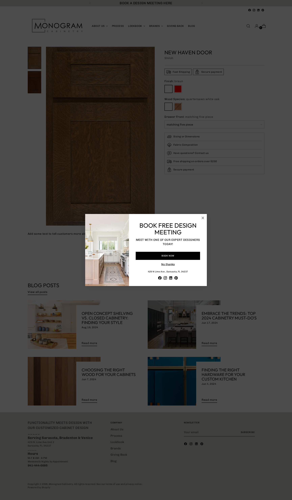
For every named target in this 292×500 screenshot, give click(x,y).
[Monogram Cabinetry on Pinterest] (176, 278)
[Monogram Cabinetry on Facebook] (160, 278)
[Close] (202, 218)
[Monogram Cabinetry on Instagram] (165, 278)
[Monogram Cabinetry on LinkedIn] (171, 278)
